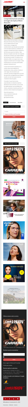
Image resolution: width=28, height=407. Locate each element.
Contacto (15, 404)
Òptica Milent (20, 102)
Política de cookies (7, 365)
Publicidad (11, 404)
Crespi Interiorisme (12, 102)
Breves (6, 6)
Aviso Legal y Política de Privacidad (11, 363)
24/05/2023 (7, 15)
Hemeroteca (5, 404)
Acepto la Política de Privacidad (12, 114)
